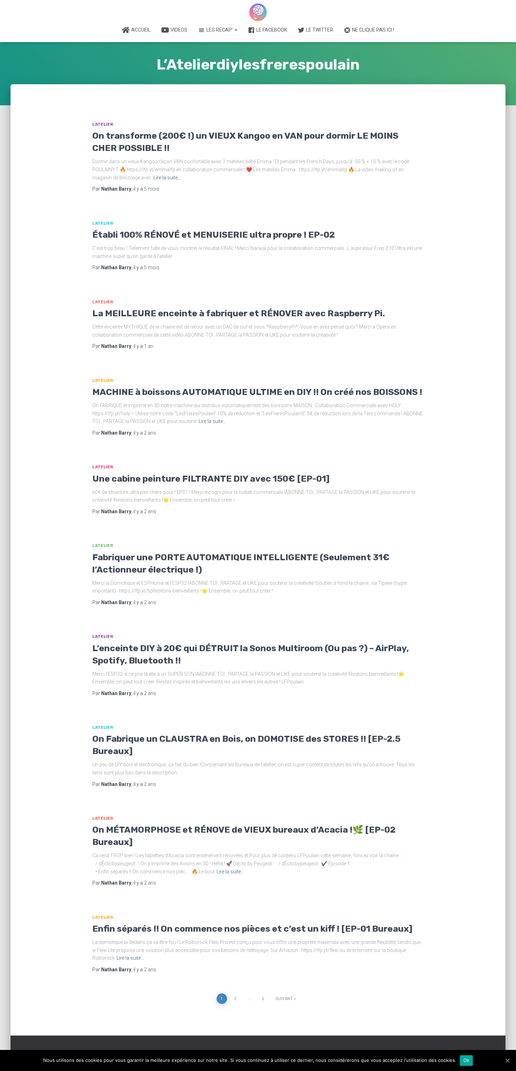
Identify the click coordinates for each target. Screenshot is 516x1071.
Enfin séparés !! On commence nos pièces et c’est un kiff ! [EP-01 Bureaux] (252, 929)
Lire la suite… (167, 177)
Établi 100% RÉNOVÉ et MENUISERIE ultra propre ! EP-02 (213, 235)
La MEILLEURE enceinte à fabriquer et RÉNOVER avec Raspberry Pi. (238, 313)
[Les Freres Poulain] (258, 12)
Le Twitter (319, 30)
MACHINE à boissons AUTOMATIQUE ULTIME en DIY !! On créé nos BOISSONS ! (257, 392)
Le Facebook (271, 30)
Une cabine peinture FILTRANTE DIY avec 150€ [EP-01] (211, 479)
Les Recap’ (220, 30)
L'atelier (102, 124)
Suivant (284, 998)
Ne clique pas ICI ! (373, 30)
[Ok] (507, 1060)
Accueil (141, 30)
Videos (179, 30)
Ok (466, 1060)
